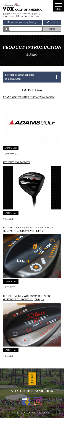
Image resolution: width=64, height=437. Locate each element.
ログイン (53, 22)
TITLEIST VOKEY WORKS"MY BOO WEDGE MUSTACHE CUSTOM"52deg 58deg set (28, 298)
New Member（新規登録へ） (23, 22)
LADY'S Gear (10, 148)
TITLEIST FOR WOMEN (16, 162)
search (52, 28)
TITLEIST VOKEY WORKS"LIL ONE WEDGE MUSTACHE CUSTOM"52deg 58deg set (28, 229)
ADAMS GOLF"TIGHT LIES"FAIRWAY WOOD (28, 97)
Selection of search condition (19, 77)
